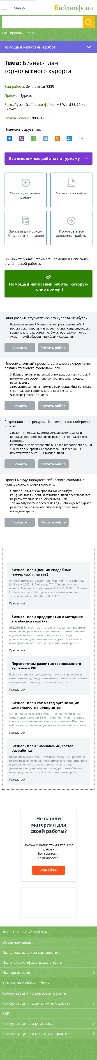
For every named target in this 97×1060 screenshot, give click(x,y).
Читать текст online (71, 193)
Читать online (53, 347)
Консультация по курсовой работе (34, 993)
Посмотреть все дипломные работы (71, 233)
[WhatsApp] (33, 138)
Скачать (11, 109)
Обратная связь (16, 942)
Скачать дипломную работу (26, 195)
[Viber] (21, 138)
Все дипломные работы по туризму (44, 158)
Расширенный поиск (18, 33)
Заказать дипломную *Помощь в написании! (25, 233)
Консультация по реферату (27, 1023)
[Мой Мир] (69, 138)
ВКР (5, 1013)
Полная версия (16, 972)
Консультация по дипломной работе (36, 1003)
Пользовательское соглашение (31, 952)
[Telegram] (45, 138)
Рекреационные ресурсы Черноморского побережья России (48, 423)
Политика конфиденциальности (32, 962)
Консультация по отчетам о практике (37, 1033)
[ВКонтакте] (9, 138)
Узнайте (48, 870)
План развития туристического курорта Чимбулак (46, 318)
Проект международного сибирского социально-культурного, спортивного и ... (45, 481)
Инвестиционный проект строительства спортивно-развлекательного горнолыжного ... (48, 365)
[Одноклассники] (57, 138)
